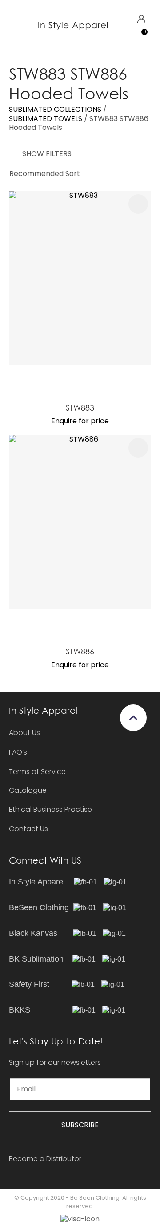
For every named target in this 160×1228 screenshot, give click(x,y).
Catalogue (28, 790)
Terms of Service (37, 772)
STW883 (80, 407)
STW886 (80, 651)
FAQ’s (18, 752)
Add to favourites (138, 204)
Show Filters (47, 154)
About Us (24, 732)
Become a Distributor (45, 1159)
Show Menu (14, 26)
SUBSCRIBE (80, 1125)
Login (141, 18)
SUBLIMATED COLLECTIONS (55, 109)
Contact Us (28, 829)
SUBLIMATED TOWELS (45, 118)
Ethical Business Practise (50, 809)
